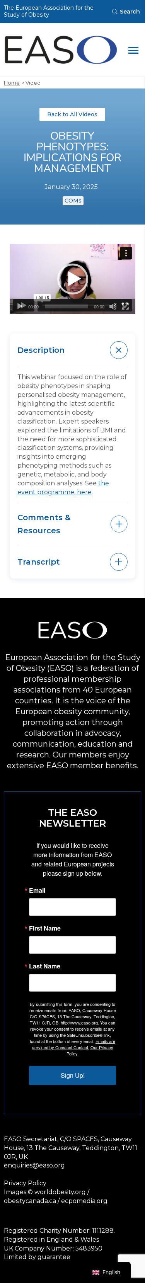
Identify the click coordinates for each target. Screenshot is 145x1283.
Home (12, 83)
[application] (72, 279)
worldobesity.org (60, 1192)
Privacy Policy (25, 1183)
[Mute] (113, 306)
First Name (45, 928)
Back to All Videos (72, 114)
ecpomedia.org (84, 1201)
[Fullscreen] (125, 306)
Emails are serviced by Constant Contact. (74, 1044)
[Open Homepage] (61, 50)
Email (37, 890)
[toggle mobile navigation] (133, 50)
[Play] (20, 306)
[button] (72, 279)
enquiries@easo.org (34, 1165)
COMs (73, 200)
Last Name (44, 966)
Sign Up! (73, 1075)
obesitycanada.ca (30, 1201)
